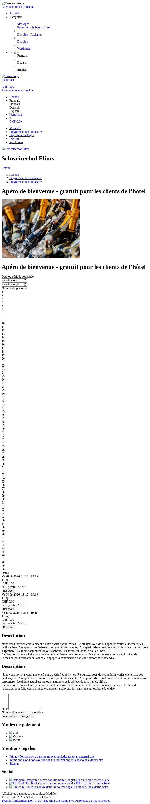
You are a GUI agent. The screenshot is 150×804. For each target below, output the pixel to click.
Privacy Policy (51, 756)
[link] (82, 55)
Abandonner (10, 716)
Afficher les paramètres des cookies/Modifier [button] (29, 793)
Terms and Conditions (56, 760)
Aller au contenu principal (18, 6)
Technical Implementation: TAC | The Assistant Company (56, 800)
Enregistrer (27, 716)
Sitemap (14, 763)
